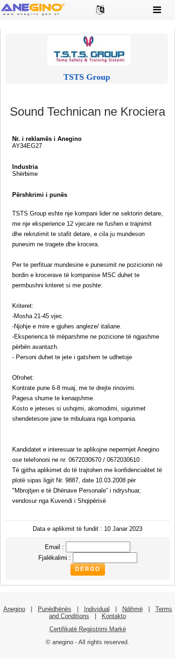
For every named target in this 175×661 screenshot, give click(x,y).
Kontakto (114, 615)
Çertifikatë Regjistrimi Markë (87, 629)
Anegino (14, 608)
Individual (97, 608)
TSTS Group (86, 77)
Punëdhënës (54, 608)
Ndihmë (132, 608)
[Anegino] (32, 14)
